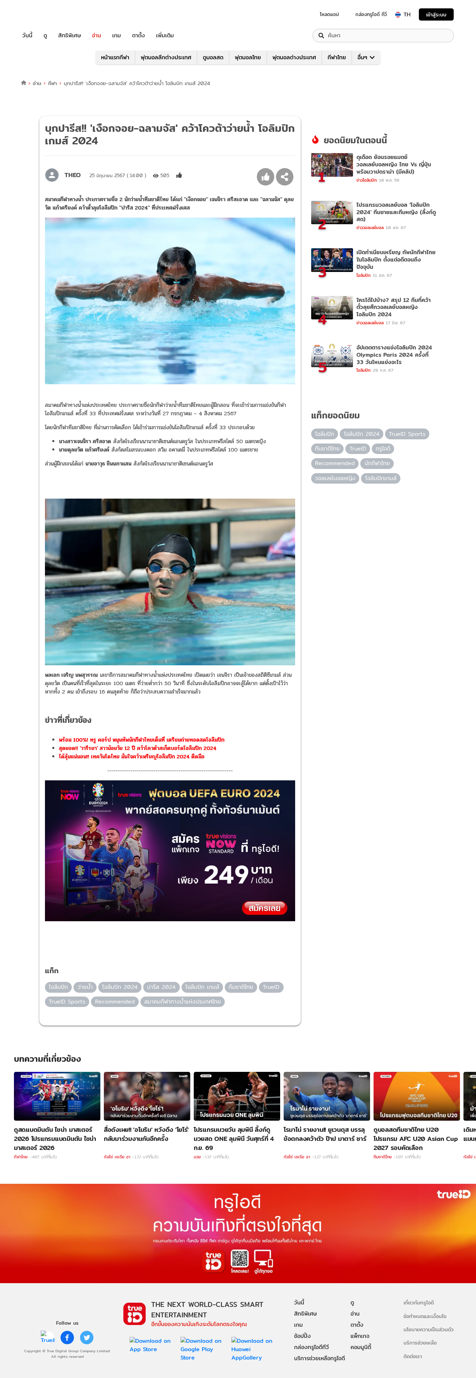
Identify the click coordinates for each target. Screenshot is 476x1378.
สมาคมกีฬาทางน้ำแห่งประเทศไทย (182, 1001)
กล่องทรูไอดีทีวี (311, 1347)
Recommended (115, 1001)
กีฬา (52, 83)
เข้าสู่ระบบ (436, 14)
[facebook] (67, 1338)
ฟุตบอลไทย (248, 57)
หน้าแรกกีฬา (115, 57)
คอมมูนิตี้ (361, 1347)
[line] (48, 1338)
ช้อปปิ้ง (302, 1336)
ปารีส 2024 (161, 987)
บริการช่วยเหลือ (420, 1343)
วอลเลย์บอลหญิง (335, 478)
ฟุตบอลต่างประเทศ (294, 57)
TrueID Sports (67, 1001)
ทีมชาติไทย (241, 987)
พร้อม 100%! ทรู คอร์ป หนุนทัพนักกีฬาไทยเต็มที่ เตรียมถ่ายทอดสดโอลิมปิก (141, 739)
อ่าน (96, 35)
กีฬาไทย (337, 57)
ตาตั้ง (138, 35)
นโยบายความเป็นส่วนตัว (429, 1329)
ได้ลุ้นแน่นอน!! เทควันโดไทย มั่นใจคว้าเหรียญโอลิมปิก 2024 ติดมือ (132, 756)
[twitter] (87, 1338)
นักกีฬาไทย (377, 463)
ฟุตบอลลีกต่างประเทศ (166, 57)
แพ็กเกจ (360, 1336)
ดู (45, 35)
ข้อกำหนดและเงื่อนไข (425, 1316)
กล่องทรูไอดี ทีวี (371, 14)
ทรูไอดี (383, 448)
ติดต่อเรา (413, 1356)
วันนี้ (27, 35)
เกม (116, 35)
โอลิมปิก (58, 987)
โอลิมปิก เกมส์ (202, 987)
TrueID (43, 14)
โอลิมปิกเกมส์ (381, 478)
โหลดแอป (329, 14)
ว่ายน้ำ (85, 987)
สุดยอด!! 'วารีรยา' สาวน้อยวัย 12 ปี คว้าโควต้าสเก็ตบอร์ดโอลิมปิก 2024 (137, 748)
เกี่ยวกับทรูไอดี (419, 1302)
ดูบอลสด (213, 57)
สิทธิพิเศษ (69, 35)
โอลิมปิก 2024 (120, 987)
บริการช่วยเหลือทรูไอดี (319, 1358)
